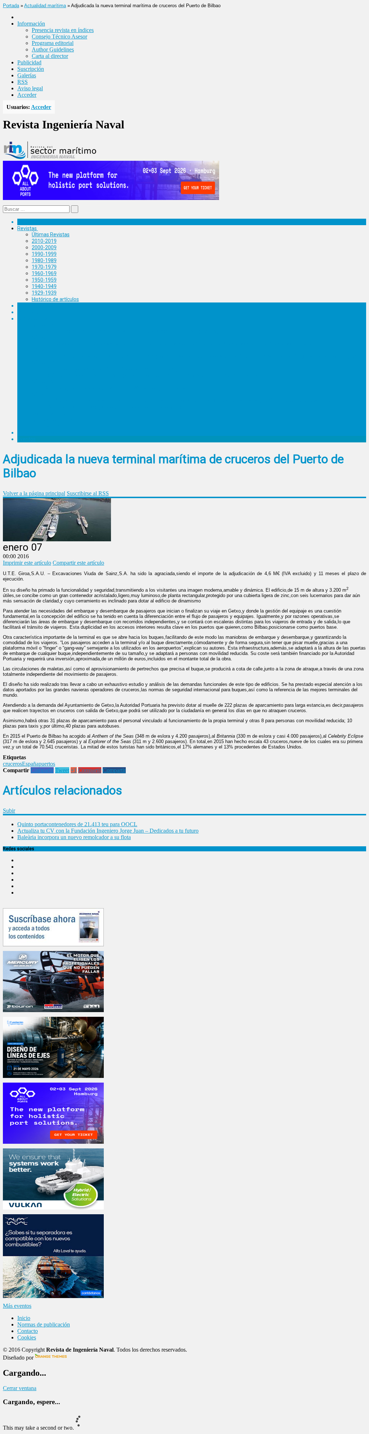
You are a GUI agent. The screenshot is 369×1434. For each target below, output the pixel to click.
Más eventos (17, 1306)
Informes (27, 312)
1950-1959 (44, 280)
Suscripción (30, 69)
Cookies (26, 1337)
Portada (11, 5)
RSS (22, 82)
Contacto (27, 1331)
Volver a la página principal (34, 493)
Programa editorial (53, 43)
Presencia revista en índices (63, 30)
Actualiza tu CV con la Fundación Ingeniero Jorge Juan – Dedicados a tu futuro (108, 831)
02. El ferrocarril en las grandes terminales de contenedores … (116, 407)
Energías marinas (37, 306)
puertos (47, 764)
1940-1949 (44, 286)
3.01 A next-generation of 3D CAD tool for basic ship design (113, 369)
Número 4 (43, 350)
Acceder (26, 95)
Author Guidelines (53, 49)
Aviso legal (30, 88)
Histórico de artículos (55, 299)
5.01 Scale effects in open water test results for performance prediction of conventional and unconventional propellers (180, 343)
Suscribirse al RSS (88, 493)
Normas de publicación (57, 420)
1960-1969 (44, 273)
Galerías (26, 75)
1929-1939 (44, 293)
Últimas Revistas (51, 234)
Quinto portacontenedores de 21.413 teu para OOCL (77, 824)
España (30, 764)
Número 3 (43, 362)
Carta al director (50, 56)
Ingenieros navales (38, 433)
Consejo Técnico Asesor (59, 36)
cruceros (12, 764)
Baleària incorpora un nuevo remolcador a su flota (74, 837)
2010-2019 (44, 241)
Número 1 (43, 394)
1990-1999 (44, 254)
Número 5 (43, 337)
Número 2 (43, 381)
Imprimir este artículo (27, 563)
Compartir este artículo (78, 563)
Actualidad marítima (45, 5)
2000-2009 (44, 247)
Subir (9, 810)
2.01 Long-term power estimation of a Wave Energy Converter (116, 388)
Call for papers (48, 413)
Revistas (27, 228)
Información (45, 426)
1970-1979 (44, 267)
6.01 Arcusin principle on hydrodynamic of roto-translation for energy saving (132, 331)
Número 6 (43, 325)
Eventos (26, 439)
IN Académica (33, 319)
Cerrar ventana (19, 1388)
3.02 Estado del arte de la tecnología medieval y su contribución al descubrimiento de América (152, 375)
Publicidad (29, 62)
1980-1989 (44, 260)
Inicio (23, 1318)
